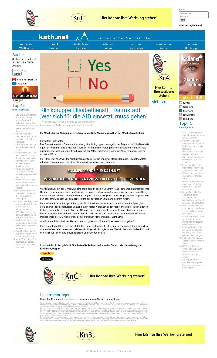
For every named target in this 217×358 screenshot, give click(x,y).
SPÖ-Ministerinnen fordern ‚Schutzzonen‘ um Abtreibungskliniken (26, 215)
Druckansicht (47, 125)
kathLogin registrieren (101, 303)
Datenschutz (124, 351)
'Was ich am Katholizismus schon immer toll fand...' (26, 147)
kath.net (98, 351)
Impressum (110, 351)
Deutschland (67, 121)
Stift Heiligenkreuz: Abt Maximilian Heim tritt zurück (192, 160)
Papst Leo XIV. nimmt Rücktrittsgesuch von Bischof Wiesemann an (27, 234)
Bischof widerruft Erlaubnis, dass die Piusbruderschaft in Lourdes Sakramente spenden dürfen (27, 125)
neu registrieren (193, 25)
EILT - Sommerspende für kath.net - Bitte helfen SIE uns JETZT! (193, 135)
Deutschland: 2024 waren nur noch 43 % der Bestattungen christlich (26, 155)
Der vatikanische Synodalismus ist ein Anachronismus (25, 163)
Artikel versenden (65, 125)
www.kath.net (62, 315)
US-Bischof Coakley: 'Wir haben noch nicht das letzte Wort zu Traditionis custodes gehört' (192, 251)
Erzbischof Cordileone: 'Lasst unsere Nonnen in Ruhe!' (193, 241)
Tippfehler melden (84, 125)
